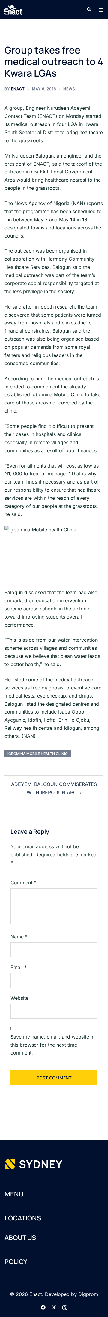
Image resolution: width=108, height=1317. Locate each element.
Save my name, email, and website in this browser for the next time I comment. (52, 1045)
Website (19, 998)
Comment (23, 883)
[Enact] (13, 9)
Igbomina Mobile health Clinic (38, 753)
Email (18, 967)
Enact (18, 89)
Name (19, 937)
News (69, 89)
